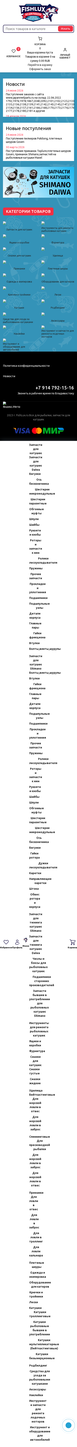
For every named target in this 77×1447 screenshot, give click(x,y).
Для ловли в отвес (33, 1203)
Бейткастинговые (33, 1094)
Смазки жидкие (33, 1081)
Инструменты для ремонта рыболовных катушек (33, 1029)
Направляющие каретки (33, 881)
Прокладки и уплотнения (33, 588)
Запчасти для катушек (33, 449)
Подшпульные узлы (33, 605)
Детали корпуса (33, 615)
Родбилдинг (33, 1365)
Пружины (33, 568)
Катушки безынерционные (33, 1356)
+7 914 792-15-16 (55, 387)
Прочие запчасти (33, 576)
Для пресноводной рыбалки (33, 1145)
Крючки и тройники (33, 1294)
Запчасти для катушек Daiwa (33, 463)
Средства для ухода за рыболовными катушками (33, 1377)
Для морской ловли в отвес (33, 1105)
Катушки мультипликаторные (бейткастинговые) (33, 1344)
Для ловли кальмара (33, 1251)
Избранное (14, 53)
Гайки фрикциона (33, 635)
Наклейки (33, 1395)
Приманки (33, 1192)
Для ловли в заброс (33, 1221)
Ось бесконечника (33, 481)
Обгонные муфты (33, 511)
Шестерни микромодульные (33, 491)
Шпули (33, 519)
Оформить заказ (40, 69)
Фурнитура (33, 1051)
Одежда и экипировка (33, 1274)
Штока (33, 888)
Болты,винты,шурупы (33, 648)
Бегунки (33, 473)
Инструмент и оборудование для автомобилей (33, 1433)
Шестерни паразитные (33, 501)
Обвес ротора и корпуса (33, 900)
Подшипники (33, 598)
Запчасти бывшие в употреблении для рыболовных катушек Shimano (33, 1003)
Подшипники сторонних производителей (33, 981)
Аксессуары (33, 1389)
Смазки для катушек (33, 1061)
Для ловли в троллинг (33, 1237)
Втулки (33, 643)
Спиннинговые (33, 1136)
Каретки (33, 873)
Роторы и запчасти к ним (33, 546)
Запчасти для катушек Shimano (33, 662)
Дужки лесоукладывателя (33, 865)
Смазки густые (33, 1071)
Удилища (33, 1090)
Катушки (33, 1308)
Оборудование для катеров (33, 1284)
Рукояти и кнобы (33, 532)
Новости (9, 376)
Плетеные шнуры (33, 1264)
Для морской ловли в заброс (33, 1123)
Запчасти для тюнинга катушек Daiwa (33, 945)
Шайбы (33, 524)
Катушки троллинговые (33, 1314)
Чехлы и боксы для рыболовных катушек (33, 965)
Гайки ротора (33, 855)
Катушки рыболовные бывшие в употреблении (33, 1328)
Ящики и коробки (33, 1043)
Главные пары (33, 625)
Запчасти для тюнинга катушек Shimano (33, 922)
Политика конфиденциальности (26, 365)
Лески (33, 1302)
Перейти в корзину (40, 64)
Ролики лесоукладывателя (33, 560)
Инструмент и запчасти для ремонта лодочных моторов (33, 1411)
